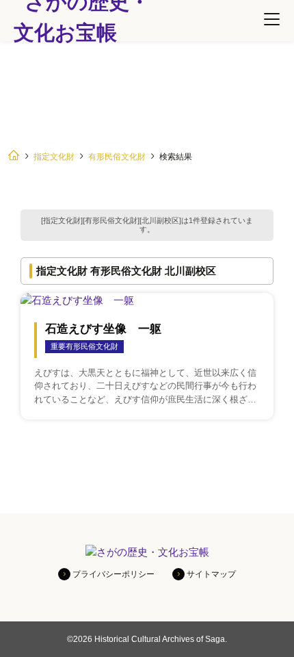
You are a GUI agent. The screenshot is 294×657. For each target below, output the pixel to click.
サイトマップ (211, 574)
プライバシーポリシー (113, 574)
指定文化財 (54, 157)
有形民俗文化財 (117, 157)
